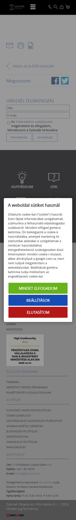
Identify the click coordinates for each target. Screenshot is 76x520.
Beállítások (38, 300)
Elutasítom (38, 312)
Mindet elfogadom (38, 288)
